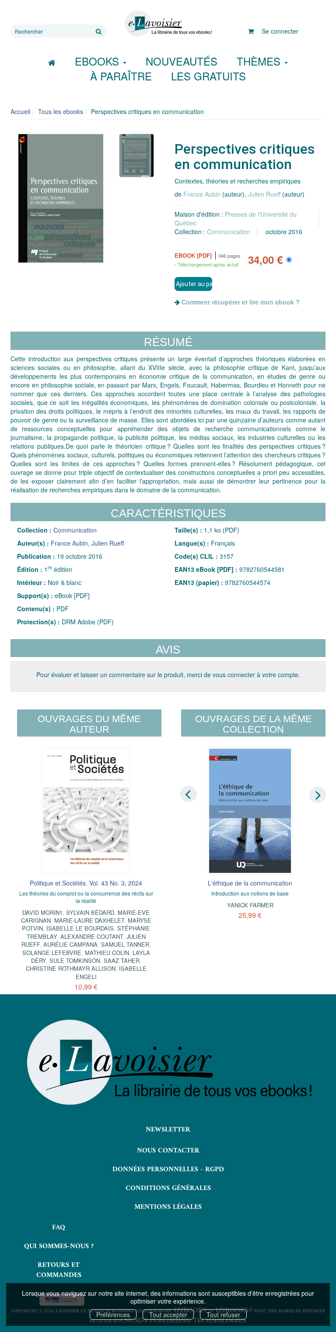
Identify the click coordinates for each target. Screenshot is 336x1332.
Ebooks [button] (98, 61)
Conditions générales (168, 1188)
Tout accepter (168, 1314)
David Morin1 (42, 912)
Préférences (113, 1314)
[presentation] (188, 794)
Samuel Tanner (125, 944)
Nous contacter (168, 1151)
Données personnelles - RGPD (168, 1169)
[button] (61, 198)
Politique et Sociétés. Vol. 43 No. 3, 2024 (86, 883)
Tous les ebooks (60, 111)
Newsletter (168, 1130)
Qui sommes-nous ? (59, 1246)
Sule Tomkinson (74, 960)
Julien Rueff (264, 194)
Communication (228, 231)
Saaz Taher (122, 960)
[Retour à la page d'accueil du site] (168, 24)
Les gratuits (208, 75)
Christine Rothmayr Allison (71, 968)
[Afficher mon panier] (251, 31)
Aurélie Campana (70, 944)
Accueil (20, 111)
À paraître (121, 75)
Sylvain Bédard (90, 912)
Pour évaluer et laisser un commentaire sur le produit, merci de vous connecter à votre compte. (168, 674)
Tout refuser (223, 1314)
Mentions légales (168, 1207)
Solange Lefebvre (51, 952)
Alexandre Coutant (91, 936)
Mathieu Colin (107, 952)
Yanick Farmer (250, 905)
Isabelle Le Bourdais (80, 928)
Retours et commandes (58, 1270)
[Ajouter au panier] (193, 284)
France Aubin (201, 194)
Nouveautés (181, 61)
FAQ (58, 1227)
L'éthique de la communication (250, 883)
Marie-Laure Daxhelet (89, 920)
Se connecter (280, 31)
